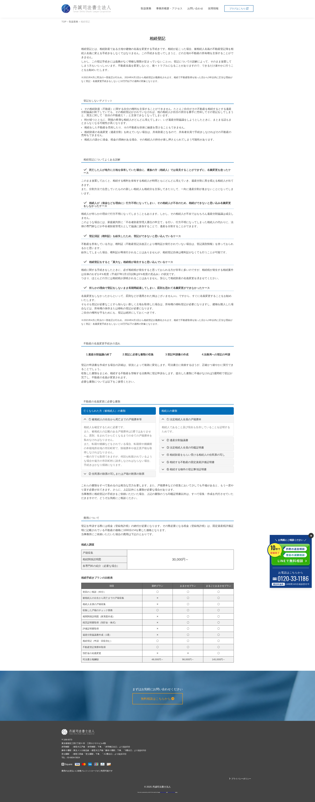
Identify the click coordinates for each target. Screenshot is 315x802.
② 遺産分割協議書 (177, 440)
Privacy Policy (163, 792)
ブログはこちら (237, 8)
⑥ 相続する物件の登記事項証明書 (187, 469)
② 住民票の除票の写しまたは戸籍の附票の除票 (116, 473)
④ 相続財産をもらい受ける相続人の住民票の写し (196, 454)
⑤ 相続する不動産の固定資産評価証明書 (190, 462)
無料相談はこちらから (156, 698)
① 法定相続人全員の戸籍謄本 (184, 419)
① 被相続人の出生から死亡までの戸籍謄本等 (115, 419)
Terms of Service (171, 792)
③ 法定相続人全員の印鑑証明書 (185, 447)
